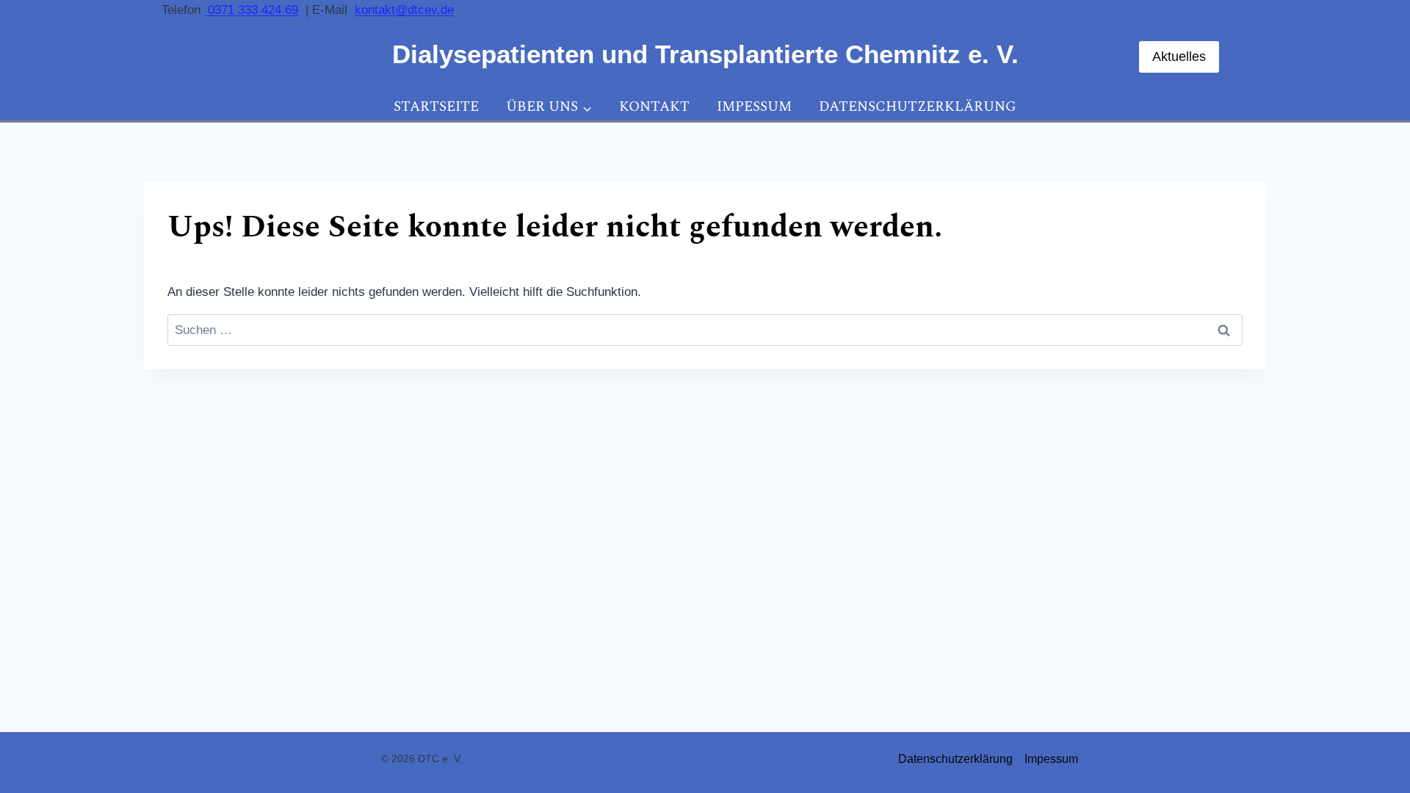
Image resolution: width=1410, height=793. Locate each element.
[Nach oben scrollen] (1364, 734)
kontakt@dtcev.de (404, 10)
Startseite (436, 106)
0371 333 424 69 (251, 10)
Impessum (754, 106)
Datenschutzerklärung (917, 106)
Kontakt (654, 106)
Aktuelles (1179, 56)
